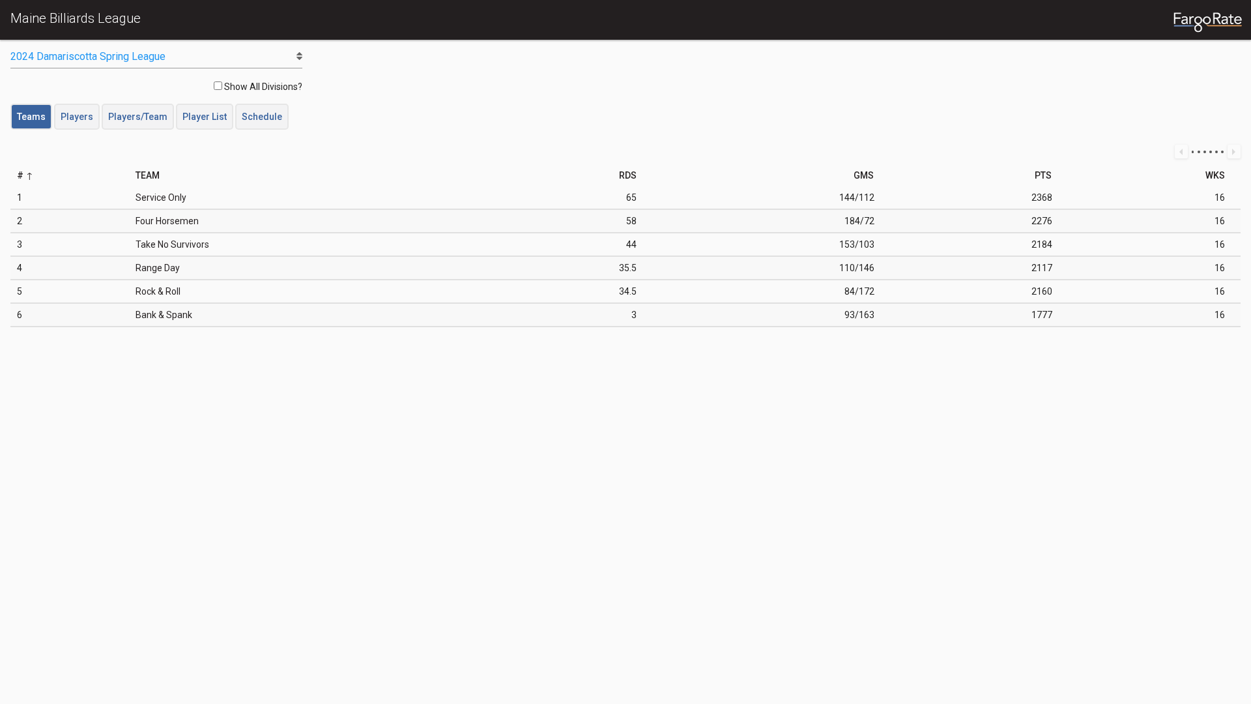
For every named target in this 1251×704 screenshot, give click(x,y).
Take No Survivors (172, 244)
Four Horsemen (167, 221)
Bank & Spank (164, 315)
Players (77, 116)
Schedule (262, 116)
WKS (1215, 175)
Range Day (158, 268)
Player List (204, 116)
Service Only (161, 197)
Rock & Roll (158, 291)
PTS (1043, 175)
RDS (628, 175)
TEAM (148, 175)
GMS (864, 175)
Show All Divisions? (262, 86)
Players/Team (137, 116)
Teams (31, 116)
